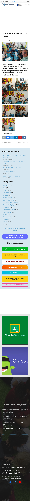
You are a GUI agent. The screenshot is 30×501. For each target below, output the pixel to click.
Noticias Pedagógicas (9, 205)
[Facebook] (11, 1)
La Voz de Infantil (8, 200)
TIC (4, 224)
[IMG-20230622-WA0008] (21, 111)
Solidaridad (6, 219)
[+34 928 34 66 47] (3, 470)
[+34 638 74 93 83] (3, 473)
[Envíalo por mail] (4, 137)
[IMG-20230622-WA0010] (21, 84)
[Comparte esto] (8, 137)
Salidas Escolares (8, 217)
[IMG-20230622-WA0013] (8, 97)
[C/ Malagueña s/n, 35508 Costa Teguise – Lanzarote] (3, 477)
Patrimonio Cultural (9, 210)
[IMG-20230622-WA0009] (8, 84)
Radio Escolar (7, 212)
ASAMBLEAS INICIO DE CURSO (12, 167)
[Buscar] (22, 1)
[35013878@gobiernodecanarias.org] (3, 467)
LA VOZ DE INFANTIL (9, 172)
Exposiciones (7, 193)
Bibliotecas (6, 185)
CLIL (4, 188)
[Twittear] (12, 137)
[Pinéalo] (20, 137)
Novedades (6, 207)
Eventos (5, 190)
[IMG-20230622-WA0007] (8, 111)
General (5, 195)
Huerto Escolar (7, 197)
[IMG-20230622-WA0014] (21, 97)
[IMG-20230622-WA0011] (8, 124)
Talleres (5, 222)
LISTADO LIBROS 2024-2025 (11, 176)
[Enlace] (7, 5)
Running (5, 214)
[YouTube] (17, 1)
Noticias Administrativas (10, 202)
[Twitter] (14, 1)
